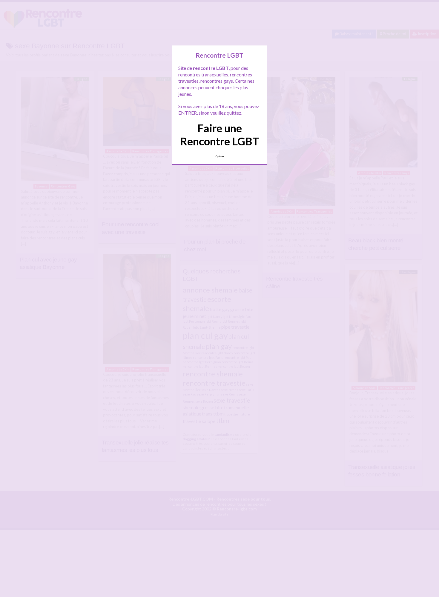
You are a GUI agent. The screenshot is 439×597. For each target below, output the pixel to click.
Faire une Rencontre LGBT (219, 134)
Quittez (219, 156)
